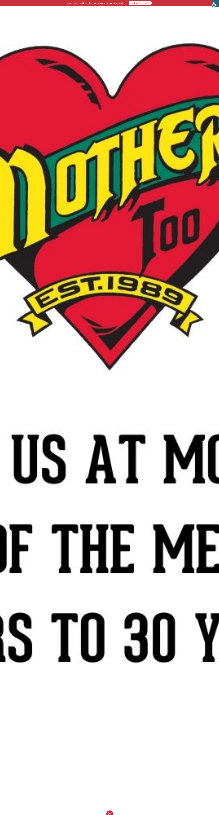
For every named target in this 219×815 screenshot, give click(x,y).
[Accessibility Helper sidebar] (215, 3)
